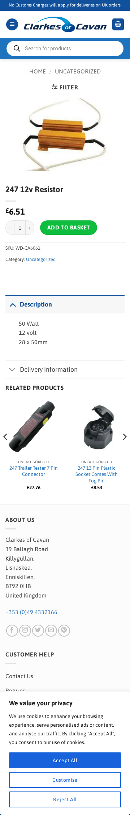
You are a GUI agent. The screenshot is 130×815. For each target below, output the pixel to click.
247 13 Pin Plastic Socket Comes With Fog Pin (96, 474)
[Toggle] (12, 304)
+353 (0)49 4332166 (31, 612)
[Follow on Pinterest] (64, 631)
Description (36, 304)
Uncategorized (78, 71)
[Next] (124, 451)
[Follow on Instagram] (25, 631)
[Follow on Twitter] (38, 631)
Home (37, 71)
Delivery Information (49, 369)
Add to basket (68, 227)
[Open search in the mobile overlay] (65, 48)
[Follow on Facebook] (12, 631)
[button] (12, 24)
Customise (65, 780)
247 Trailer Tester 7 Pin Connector (33, 471)
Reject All (65, 799)
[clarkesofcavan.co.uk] (65, 25)
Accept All (65, 760)
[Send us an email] (51, 631)
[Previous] (5, 451)
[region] (65, 753)
